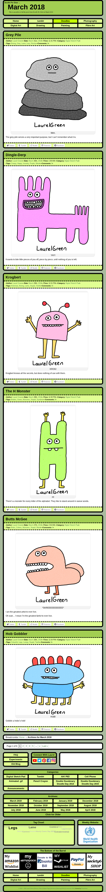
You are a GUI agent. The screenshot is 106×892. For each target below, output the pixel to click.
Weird (38, 163)
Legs (20, 642)
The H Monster (18, 391)
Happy (19, 163)
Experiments (15, 759)
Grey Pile (13, 35)
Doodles (65, 21)
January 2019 (65, 801)
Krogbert (13, 277)
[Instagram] (53, 760)
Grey (18, 43)
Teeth (38, 286)
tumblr (40, 21)
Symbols (40, 400)
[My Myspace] (28, 861)
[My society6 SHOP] (94, 861)
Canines (26, 832)
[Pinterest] (44, 760)
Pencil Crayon (40, 781)
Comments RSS (70, 888)
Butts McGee (16, 519)
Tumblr (40, 776)
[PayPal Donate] (78, 861)
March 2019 (16, 801)
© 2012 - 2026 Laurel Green (26, 888)
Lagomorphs (67, 829)
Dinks (64, 826)
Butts (13, 527)
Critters (19, 527)
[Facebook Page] (49, 760)
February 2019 (40, 801)
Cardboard (25, 826)
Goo (60, 827)
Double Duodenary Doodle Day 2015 (90, 782)
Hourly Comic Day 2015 (45, 831)
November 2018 (16, 805)
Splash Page (46, 888)
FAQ (16, 755)
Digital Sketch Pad (73, 41)
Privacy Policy (38, 888)
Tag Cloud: (38, 822)
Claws (19, 826)
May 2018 (65, 810)
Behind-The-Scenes (43, 826)
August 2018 (90, 805)
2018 (40, 41)
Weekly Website (90, 822)
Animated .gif (16, 781)
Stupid (32, 286)
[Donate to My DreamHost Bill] (45, 861)
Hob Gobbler (16, 634)
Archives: (53, 796)
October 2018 (40, 805)
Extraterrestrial (62, 832)
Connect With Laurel (44, 755)
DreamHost (84, 888)
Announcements (15, 788)
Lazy (28, 43)
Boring (13, 43)
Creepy (13, 163)
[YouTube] (35, 760)
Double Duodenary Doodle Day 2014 (65, 782)
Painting (65, 25)
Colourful (14, 642)
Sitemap (59, 888)
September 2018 (65, 805)
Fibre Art (90, 25)
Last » (45, 746)
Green (19, 400)
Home (16, 21)
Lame (23, 43)
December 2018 (90, 801)
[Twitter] (39, 760)
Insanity (26, 163)
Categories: (53, 772)
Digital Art (16, 25)
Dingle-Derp (16, 155)
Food (6, 827)
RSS (63, 888)
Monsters (26, 400)
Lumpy (25, 642)
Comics (54, 827)
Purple (32, 163)
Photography (90, 21)
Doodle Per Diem (11, 3)
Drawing (40, 25)
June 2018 (41, 810)
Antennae (14, 286)
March (31, 41)
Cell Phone (90, 776)
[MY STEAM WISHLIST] (62, 861)
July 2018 (16, 810)
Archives (53, 888)
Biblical (19, 831)
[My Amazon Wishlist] (12, 861)
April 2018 (90, 810)
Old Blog (15, 764)
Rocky (33, 43)
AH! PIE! (65, 776)
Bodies (13, 400)
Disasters (33, 831)
